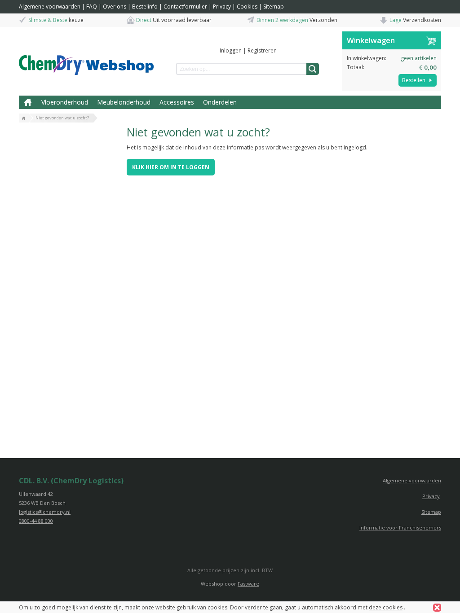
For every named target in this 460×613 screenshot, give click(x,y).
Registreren (262, 50)
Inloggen (231, 50)
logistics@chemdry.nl (45, 511)
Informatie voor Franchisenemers (400, 527)
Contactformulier (185, 6)
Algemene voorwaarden (49, 6)
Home (28, 102)
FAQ (91, 6)
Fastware (248, 583)
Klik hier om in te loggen (170, 167)
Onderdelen (220, 102)
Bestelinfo (145, 6)
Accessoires (176, 102)
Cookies (247, 6)
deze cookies (385, 607)
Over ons (114, 6)
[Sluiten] (437, 608)
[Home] (24, 118)
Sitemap (273, 6)
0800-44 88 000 (36, 520)
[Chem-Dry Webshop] (86, 56)
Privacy (222, 6)
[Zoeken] (312, 69)
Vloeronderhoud (64, 102)
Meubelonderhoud (123, 102)
